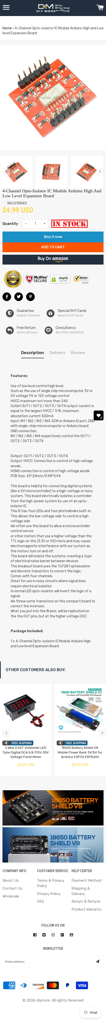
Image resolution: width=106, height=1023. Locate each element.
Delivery (57, 352)
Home (7, 28)
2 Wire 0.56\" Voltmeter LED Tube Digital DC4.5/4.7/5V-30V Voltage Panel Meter (26, 752)
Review (78, 352)
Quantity (10, 224)
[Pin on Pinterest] (30, 296)
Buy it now (53, 237)
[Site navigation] (6, 8)
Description (32, 352)
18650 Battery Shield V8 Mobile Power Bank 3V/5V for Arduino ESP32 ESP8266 (80, 752)
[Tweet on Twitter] (18, 296)
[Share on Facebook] (6, 296)
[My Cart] (100, 8)
